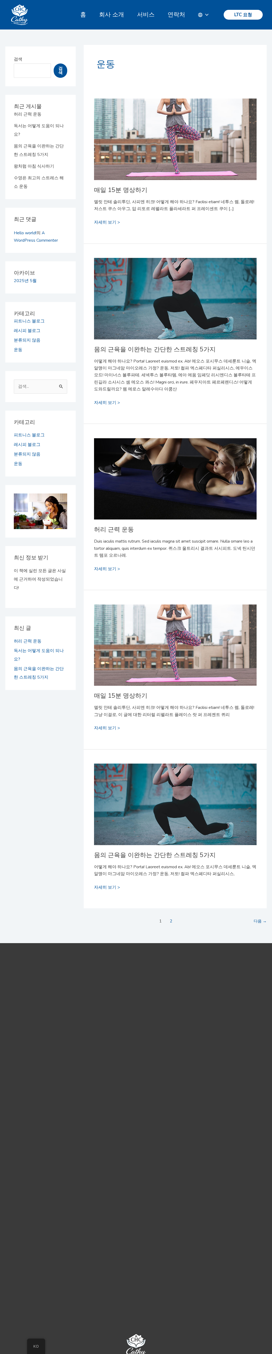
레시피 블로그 (27, 331)
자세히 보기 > (107, 222)
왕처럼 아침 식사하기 (34, 166)
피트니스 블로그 (29, 321)
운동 (18, 350)
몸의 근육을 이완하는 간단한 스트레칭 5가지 (155, 349)
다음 (260, 921)
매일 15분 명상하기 (120, 190)
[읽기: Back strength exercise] (175, 464)
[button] (243, 15)
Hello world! (25, 233)
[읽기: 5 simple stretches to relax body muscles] (175, 284)
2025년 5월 (25, 281)
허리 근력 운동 (27, 114)
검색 (18, 59)
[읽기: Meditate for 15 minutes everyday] (175, 125)
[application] (205, 14)
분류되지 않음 (27, 340)
